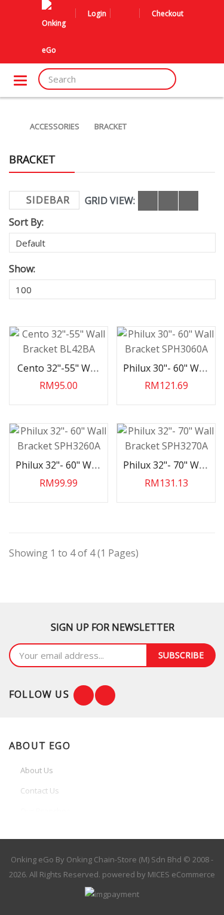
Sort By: (26, 222)
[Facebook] (83, 695)
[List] (168, 201)
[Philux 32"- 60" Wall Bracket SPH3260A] (59, 439)
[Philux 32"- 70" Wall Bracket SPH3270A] (166, 439)
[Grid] (148, 201)
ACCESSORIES (54, 126)
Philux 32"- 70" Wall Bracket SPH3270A (166, 470)
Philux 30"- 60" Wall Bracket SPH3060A (166, 373)
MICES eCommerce (181, 874)
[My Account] (121, 13)
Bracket (110, 126)
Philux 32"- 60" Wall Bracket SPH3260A (59, 470)
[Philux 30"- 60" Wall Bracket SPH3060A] (166, 342)
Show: (22, 268)
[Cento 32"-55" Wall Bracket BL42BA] (59, 342)
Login (97, 13)
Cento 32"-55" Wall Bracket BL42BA (58, 373)
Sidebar (48, 199)
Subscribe (181, 655)
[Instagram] (105, 695)
